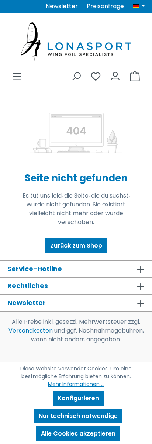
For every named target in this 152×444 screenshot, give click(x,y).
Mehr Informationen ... (76, 384)
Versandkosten (30, 330)
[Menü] (17, 74)
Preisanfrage (105, 6)
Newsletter (62, 6)
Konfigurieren (78, 398)
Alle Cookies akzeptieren (78, 433)
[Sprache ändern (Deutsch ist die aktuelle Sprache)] (139, 6)
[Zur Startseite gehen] (76, 41)
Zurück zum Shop (76, 245)
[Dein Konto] (115, 74)
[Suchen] (76, 74)
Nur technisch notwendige (78, 416)
